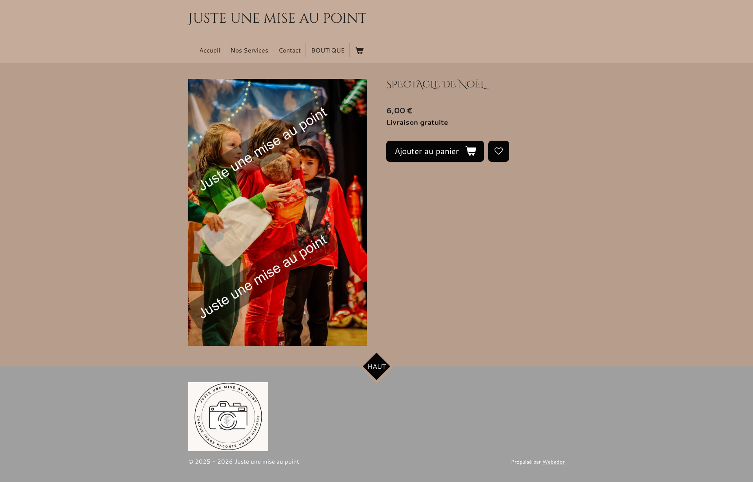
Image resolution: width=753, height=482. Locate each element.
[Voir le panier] (359, 50)
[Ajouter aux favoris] (498, 151)
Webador (553, 461)
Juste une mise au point (277, 18)
